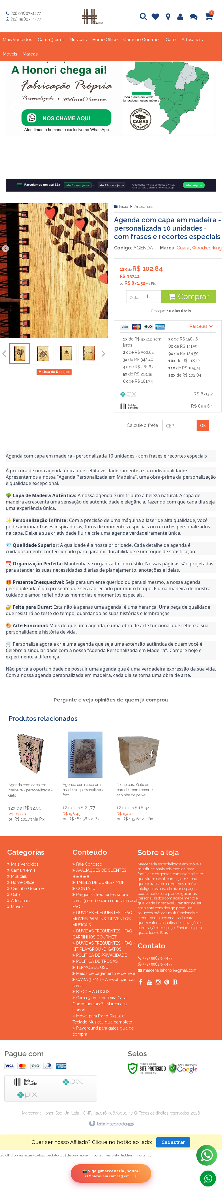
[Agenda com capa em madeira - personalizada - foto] (85, 778)
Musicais (19, 876)
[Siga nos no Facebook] (140, 983)
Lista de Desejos (56, 372)
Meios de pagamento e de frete (105, 973)
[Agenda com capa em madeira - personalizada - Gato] (31, 778)
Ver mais (31, 797)
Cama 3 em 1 (23, 870)
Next (208, 107)
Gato (15, 894)
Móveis (17, 906)
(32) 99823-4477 (25, 13)
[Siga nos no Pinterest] (166, 983)
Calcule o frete (142, 425)
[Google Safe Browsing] (183, 1068)
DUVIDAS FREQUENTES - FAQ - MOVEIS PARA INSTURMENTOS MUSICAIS (103, 918)
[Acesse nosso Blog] (175, 983)
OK (203, 425)
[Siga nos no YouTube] (149, 983)
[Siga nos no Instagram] (158, 983)
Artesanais (143, 206)
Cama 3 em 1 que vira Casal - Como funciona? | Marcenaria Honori (101, 1003)
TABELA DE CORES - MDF (100, 882)
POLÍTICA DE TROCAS (96, 961)
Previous (13, 107)
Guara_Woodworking (199, 248)
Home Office (22, 882)
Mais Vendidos (24, 864)
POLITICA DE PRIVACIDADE (101, 955)
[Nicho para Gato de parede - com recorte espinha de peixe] (139, 778)
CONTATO (86, 888)
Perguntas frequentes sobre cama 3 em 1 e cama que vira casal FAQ (104, 900)
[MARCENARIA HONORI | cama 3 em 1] (92, 16)
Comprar (193, 296)
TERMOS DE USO (92, 967)
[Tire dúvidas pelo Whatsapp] (208, 1178)
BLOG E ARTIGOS (92, 991)
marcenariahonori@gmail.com (170, 970)
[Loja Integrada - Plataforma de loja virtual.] (111, 1124)
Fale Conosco (89, 864)
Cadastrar (173, 1142)
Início (123, 206)
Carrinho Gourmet (28, 888)
